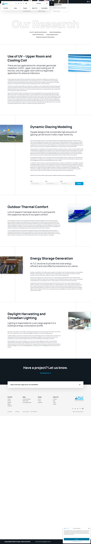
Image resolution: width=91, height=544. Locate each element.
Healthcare (10, 468)
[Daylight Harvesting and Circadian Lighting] (1, 277)
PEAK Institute (25, 463)
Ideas (24, 459)
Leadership (40, 464)
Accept (76, 539)
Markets (9, 466)
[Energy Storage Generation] (1, 274)
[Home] (5, 3)
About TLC (56, 459)
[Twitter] (21, 3)
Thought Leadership (27, 461)
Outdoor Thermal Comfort (38, 96)
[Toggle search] (46, 3)
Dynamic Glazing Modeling (55, 94)
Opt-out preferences (74, 541)
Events (54, 464)
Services (9, 463)
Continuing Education (27, 464)
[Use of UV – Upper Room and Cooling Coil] (1, 266)
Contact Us (50, 24)
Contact (39, 3)
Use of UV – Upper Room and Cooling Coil (38, 94)
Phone (61, 243)
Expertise (9, 464)
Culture (39, 461)
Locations (55, 461)
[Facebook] (18, 3)
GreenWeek (44, 8)
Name (31, 243)
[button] (88, 528)
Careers (39, 463)
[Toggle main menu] (51, 3)
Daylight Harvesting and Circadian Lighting (45, 99)
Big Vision (35, 473)
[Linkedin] (16, 3)
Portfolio (10, 459)
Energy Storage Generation (52, 96)
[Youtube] (26, 3)
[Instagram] (23, 3)
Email (46, 243)
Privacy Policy (80, 541)
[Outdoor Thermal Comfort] (1, 272)
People (39, 459)
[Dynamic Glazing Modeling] (1, 269)
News (54, 463)
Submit (79, 245)
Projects (9, 461)
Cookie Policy (17, 473)
